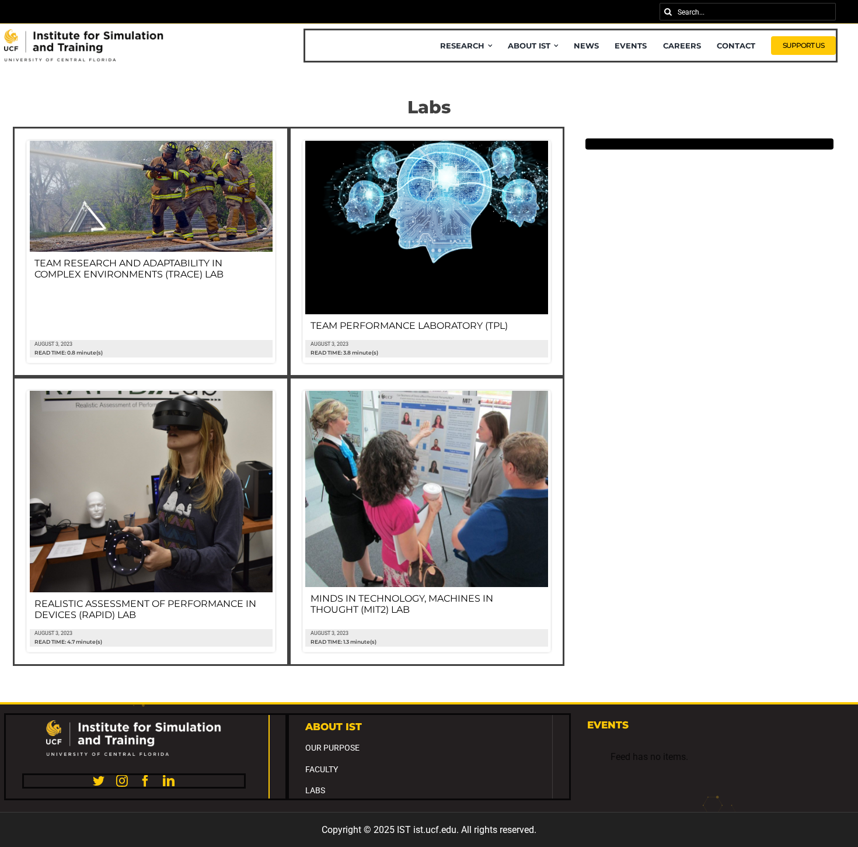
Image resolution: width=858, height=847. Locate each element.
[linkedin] (169, 781)
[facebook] (145, 781)
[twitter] (98, 781)
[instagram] (122, 781)
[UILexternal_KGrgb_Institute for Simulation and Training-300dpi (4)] (84, 33)
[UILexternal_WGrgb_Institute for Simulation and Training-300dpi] (133, 724)
